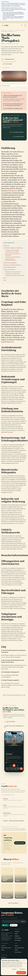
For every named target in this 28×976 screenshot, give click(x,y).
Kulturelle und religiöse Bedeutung (12, 265)
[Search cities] (21, 25)
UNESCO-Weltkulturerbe (9, 267)
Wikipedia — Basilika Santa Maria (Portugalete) (13, 820)
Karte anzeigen (8, 63)
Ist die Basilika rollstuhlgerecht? (13, 108)
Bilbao (16, 30)
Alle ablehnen (22, 969)
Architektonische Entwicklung (12, 252)
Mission (2, 949)
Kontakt (16, 949)
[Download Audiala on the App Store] (5, 925)
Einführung (6, 245)
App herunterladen (10, 721)
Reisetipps (17, 936)
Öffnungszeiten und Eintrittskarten (13, 271)
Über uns (3, 945)
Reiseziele (4, 30)
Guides (16, 933)
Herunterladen (18, 940)
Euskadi (20, 371)
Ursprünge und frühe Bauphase (12, 250)
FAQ (4, 278)
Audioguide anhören (9, 59)
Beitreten (23, 921)
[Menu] (25, 25)
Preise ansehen (18, 938)
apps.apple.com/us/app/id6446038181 (15, 12)
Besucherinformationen (9, 269)
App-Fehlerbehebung (19, 947)
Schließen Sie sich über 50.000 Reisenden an (14, 726)
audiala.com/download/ (18, 16)
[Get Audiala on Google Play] (14, 925)
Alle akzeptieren (21, 972)
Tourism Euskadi (18, 523)
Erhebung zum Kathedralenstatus (12, 257)
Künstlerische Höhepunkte (10, 262)
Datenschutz (4, 957)
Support (16, 945)
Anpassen (14, 969)
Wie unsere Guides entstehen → (19, 830)
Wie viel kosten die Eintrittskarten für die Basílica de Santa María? (13, 104)
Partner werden (18, 952)
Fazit (4, 280)
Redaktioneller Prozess (6, 947)
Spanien (11, 30)
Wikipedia (12, 191)
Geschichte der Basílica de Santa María (13, 248)
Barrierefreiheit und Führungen (12, 273)
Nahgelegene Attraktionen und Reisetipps (14, 275)
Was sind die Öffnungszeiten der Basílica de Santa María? (12, 96)
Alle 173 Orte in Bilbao (13, 903)
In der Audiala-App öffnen (18, 132)
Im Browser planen (19, 136)
